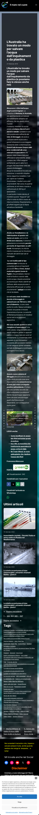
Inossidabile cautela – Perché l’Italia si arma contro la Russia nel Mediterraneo (19, 538)
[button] (36, 778)
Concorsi (12, 653)
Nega (19, 802)
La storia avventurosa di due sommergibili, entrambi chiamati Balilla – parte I (17, 605)
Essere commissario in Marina (12, 655)
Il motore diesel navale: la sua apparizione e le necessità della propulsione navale (19, 665)
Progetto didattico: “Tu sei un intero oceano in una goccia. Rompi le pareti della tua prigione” (17, 692)
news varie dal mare (10, 684)
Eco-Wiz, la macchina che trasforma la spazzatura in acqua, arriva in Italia (21, 446)
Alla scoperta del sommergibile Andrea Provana (17, 638)
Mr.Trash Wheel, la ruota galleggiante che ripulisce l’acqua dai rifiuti (20, 454)
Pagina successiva (12, 621)
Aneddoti (29, 644)
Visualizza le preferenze (19, 807)
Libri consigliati (21, 676)
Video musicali (23, 714)
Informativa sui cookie (12, 812)
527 (21, 616)
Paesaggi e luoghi (20, 686)
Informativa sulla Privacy (25, 812)
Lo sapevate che (9, 679)
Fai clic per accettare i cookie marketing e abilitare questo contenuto (19, 418)
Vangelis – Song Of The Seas (11, 711)
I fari (5, 662)
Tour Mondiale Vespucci (10, 705)
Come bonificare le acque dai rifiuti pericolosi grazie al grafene (21, 438)
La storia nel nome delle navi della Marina (15, 673)
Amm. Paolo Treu (19, 641)
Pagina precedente (13, 612)
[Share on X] (13, 484)
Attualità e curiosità (10, 646)
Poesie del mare (9, 689)
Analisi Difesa (22, 644)
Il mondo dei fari (12, 662)
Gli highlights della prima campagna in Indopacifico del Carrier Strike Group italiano (18, 658)
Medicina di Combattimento (23, 679)
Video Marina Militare (11, 714)
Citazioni (6, 653)
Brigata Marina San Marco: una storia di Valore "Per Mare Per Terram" (19, 649)
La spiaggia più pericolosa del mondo (14, 671)
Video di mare (24, 711)
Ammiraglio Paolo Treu (10, 644)
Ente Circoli (19, 653)
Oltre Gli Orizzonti (8, 686)
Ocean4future (22, 684)
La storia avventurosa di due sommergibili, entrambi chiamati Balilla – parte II (17, 573)
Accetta (19, 796)
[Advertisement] (19, 25)
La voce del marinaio (9, 676)
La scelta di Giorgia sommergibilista (13, 668)
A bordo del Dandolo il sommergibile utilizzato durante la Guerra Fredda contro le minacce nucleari (19, 631)
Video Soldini (8, 716)
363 (8, 616)
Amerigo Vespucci (8, 641)
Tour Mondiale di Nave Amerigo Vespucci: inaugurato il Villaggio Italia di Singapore (19, 701)
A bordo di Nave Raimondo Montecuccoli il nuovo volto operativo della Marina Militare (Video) (19, 635)
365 (16, 616)
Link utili (28, 676)
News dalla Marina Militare (13, 681)
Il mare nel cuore (18, 4)
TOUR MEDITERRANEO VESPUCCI (13, 698)
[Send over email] (18, 484)
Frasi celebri (24, 655)
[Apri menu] (36, 5)
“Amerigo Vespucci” (18, 716)
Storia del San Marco (10, 695)
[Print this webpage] (22, 484)
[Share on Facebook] (9, 484)
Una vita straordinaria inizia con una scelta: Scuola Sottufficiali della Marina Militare (17, 707)
